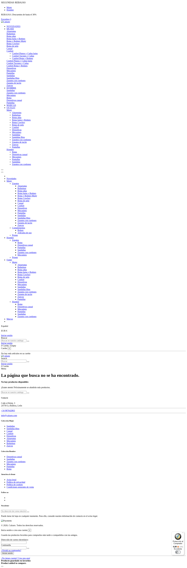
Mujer (9, 7)
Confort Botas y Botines (22, 58)
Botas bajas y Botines (16, 39)
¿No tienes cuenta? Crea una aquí (15, 558)
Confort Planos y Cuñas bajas (25, 53)
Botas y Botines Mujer (16, 41)
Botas (9, 98)
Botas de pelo (12, 46)
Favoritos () (6, 19)
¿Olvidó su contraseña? (11, 550)
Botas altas (11, 36)
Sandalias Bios (13, 78)
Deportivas (11, 68)
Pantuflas (11, 73)
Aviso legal (11, 479)
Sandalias (11, 75)
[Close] (2, 172)
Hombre (10, 10)
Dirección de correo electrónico (14, 540)
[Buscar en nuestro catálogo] (28, 341)
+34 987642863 (8, 410)
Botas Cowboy (13, 43)
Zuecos (10, 85)
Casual (9, 48)
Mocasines (11, 71)
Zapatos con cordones (16, 80)
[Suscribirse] (28, 511)
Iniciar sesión (6, 335)
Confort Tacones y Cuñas (23, 56)
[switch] (178, 552)
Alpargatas (11, 31)
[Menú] (182, 533)
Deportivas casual (14, 100)
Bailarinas (11, 34)
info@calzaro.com (9, 415)
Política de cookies (15, 484)
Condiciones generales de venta (20, 487)
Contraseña (6, 545)
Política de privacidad (16, 482)
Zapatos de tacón (14, 83)
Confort (10, 51)
